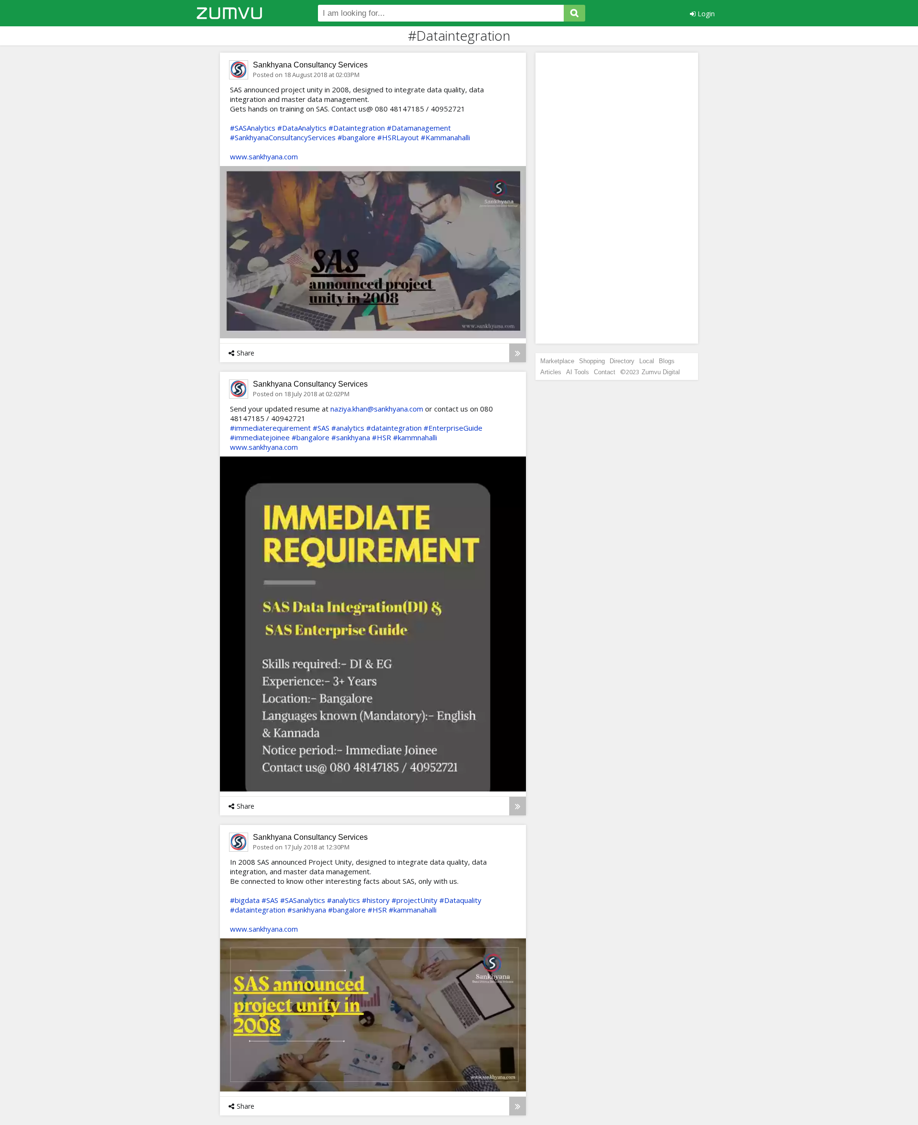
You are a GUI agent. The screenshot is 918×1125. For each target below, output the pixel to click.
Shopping (592, 361)
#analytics (347, 428)
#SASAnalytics (252, 128)
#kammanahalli (413, 909)
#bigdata (245, 900)
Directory (622, 361)
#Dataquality (460, 900)
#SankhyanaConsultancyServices (283, 137)
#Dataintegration (356, 128)
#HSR (381, 437)
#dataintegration (394, 428)
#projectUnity (414, 900)
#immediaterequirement (270, 428)
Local (646, 361)
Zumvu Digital (661, 372)
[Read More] (517, 353)
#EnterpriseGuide (453, 428)
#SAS (321, 428)
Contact (604, 372)
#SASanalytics (302, 900)
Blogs (667, 361)
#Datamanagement (419, 128)
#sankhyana (350, 437)
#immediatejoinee (260, 437)
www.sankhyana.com (264, 156)
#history (376, 900)
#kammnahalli (415, 437)
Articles (550, 372)
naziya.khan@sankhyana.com (376, 408)
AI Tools (577, 372)
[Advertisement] (616, 198)
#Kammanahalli (445, 137)
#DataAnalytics (302, 128)
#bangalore (356, 137)
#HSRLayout (398, 137)
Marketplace (557, 361)
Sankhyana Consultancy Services (310, 65)
